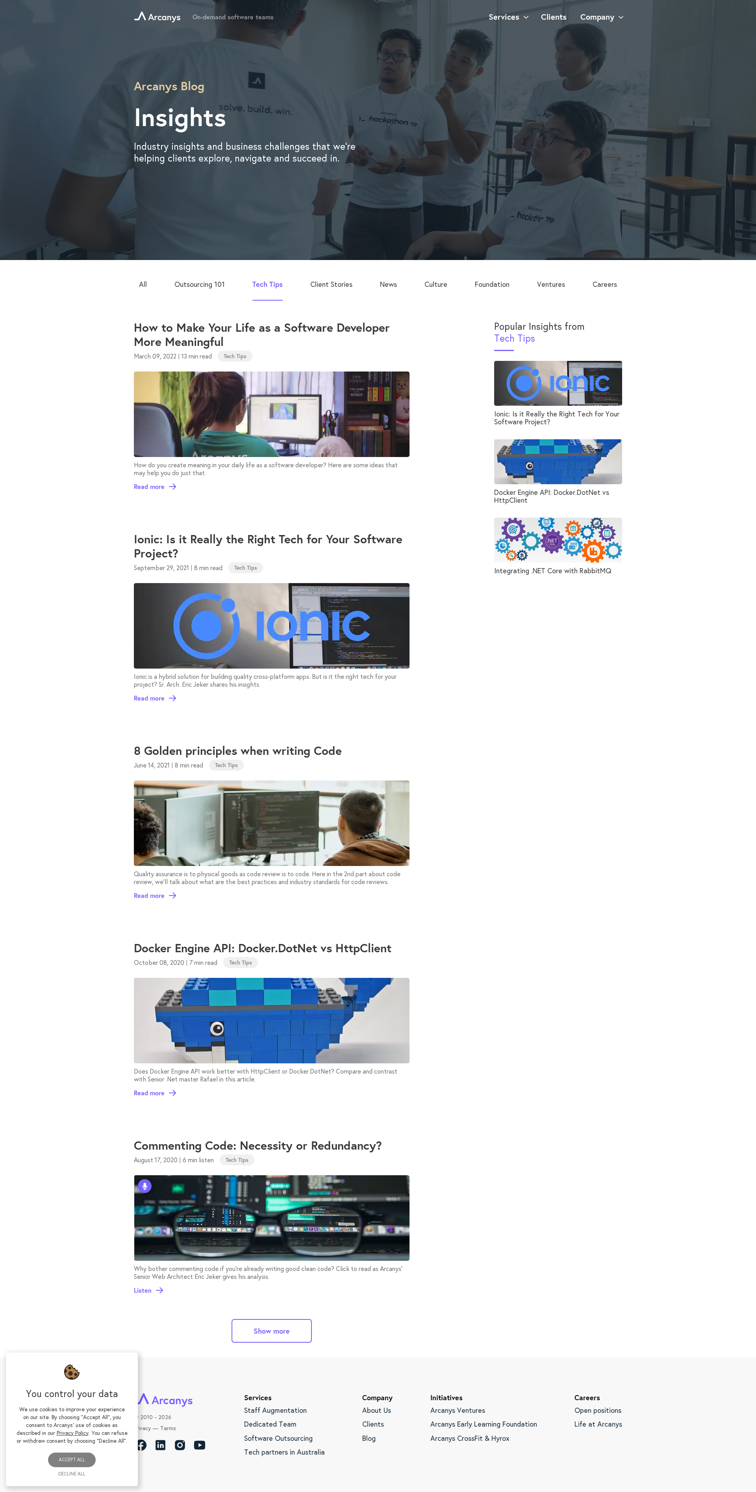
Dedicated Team (270, 1424)
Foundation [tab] (492, 284)
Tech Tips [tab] (267, 284)
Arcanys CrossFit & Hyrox (470, 1438)
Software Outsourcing (278, 1438)
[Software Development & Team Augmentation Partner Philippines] (157, 16)
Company (597, 16)
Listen (143, 1290)
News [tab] (388, 284)
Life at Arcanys (598, 1424)
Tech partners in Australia (284, 1452)
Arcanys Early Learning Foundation (483, 1424)
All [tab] (143, 284)
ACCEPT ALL (72, 1459)
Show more (272, 1331)
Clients (373, 1424)
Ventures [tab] (551, 284)
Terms (168, 1428)
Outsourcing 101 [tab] (199, 284)
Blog (369, 1438)
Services (504, 16)
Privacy (142, 1428)
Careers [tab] (605, 284)
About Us (376, 1410)
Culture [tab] (435, 284)
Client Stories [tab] (331, 284)
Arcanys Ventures (457, 1410)
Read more (149, 487)
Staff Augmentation (275, 1410)
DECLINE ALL (71, 1474)
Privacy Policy (73, 1432)
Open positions (597, 1410)
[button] (235, 356)
